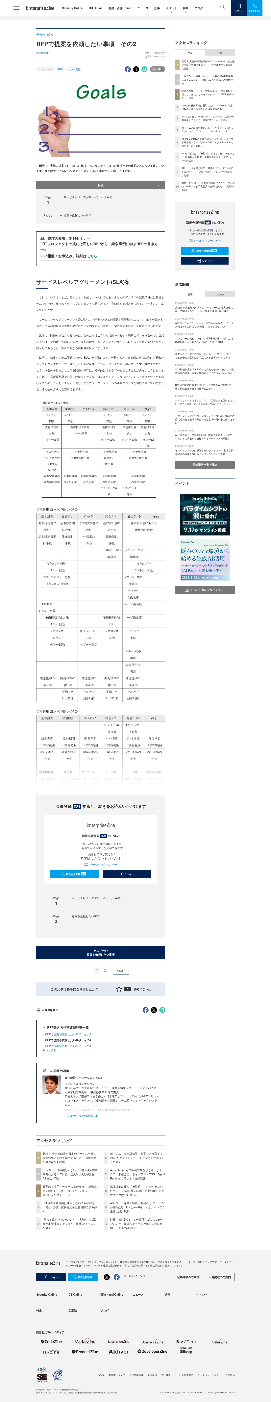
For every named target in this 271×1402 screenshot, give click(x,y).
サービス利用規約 (183, 1374)
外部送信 (230, 1374)
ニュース (142, 8)
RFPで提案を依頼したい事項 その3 (68, 1034)
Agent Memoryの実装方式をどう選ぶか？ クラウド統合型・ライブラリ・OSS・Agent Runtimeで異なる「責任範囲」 (137, 1174)
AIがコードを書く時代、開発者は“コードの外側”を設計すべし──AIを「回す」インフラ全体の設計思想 (137, 1207)
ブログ (198, 8)
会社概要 (165, 1374)
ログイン (129, 874)
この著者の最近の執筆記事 (81, 1116)
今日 (190, 52)
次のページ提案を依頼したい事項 (101, 952)
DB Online (96, 8)
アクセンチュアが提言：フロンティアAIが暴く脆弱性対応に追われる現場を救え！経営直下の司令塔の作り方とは (205, 419)
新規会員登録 (76, 874)
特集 (185, 8)
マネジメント (45, 69)
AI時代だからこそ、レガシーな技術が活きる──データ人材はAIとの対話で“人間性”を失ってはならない (204, 324)
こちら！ (94, 255)
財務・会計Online (120, 8)
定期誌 (72, 1310)
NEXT (120, 970)
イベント (171, 8)
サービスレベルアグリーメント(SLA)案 (88, 197)
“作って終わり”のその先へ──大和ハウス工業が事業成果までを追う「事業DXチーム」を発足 (69, 1223)
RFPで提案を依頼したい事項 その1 (68, 1046)
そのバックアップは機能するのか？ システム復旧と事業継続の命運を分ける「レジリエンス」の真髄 (204, 452)
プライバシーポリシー (209, 1374)
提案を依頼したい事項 (77, 215)
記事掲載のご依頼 (188, 1277)
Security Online (72, 8)
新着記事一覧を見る (204, 464)
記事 (157, 8)
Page (48, 215)
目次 (101, 185)
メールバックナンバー (103, 864)
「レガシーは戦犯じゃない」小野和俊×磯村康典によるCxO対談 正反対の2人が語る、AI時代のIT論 (70, 1174)
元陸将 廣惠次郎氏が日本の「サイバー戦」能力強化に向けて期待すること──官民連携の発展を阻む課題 (70, 1158)
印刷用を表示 (50, 1010)
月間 (219, 52)
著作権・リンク (117, 1374)
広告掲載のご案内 (220, 1277)
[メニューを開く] (16, 8)
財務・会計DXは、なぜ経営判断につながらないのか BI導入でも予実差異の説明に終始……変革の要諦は (137, 1223)
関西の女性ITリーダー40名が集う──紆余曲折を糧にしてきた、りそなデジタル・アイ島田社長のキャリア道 (70, 1190)
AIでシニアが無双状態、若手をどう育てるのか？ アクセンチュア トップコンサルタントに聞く (137, 1158)
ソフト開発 (74, 69)
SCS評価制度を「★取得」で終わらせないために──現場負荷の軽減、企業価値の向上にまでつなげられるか (137, 1190)
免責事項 (152, 1374)
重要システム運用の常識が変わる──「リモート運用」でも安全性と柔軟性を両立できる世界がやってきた (204, 355)
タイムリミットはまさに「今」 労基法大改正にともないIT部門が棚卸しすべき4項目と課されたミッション (205, 402)
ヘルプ (101, 1374)
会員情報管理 (136, 1374)
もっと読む (49, 1050)
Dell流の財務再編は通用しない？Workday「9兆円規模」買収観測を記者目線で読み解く (70, 1207)
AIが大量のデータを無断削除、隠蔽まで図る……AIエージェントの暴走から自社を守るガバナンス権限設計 (204, 436)
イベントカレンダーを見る (207, 590)
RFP (60, 69)
